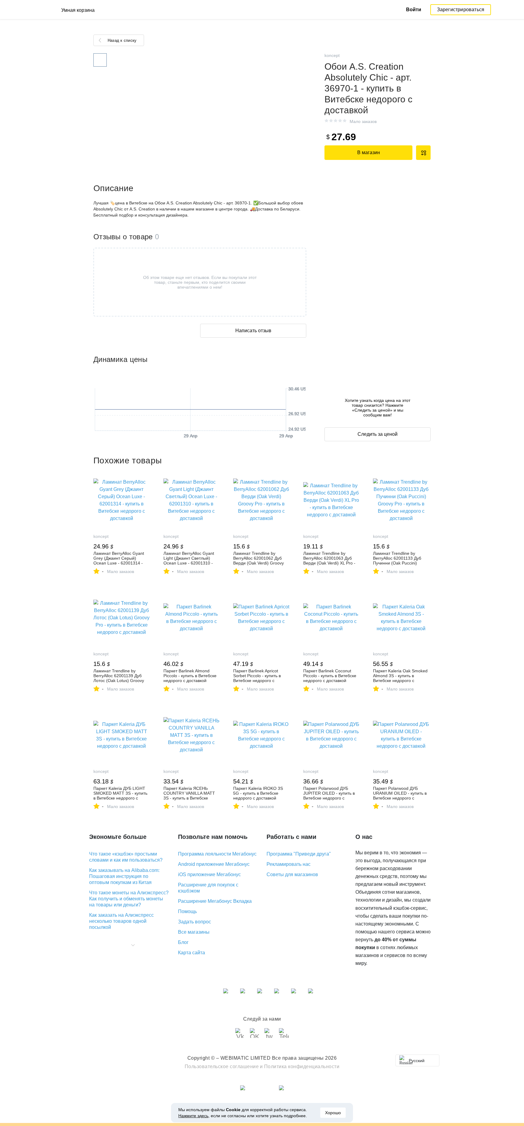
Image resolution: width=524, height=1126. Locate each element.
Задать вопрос (194, 921)
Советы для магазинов (292, 874)
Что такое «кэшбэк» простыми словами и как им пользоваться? (126, 857)
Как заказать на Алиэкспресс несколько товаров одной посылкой (121, 921)
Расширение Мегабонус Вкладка (215, 901)
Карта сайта (191, 952)
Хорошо (333, 1112)
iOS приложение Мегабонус (209, 874)
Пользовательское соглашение (222, 1066)
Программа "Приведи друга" (299, 853)
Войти (413, 9)
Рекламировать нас (289, 864)
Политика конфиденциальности (302, 1066)
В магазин (368, 152)
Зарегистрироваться (461, 9)
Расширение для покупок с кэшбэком (208, 887)
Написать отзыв (253, 330)
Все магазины (194, 932)
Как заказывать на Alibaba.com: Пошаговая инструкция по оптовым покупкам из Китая (124, 876)
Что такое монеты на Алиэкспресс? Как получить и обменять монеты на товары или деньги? (129, 898)
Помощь (187, 911)
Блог (183, 942)
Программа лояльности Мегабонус (217, 853)
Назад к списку (122, 40)
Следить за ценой (378, 434)
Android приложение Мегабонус (214, 864)
